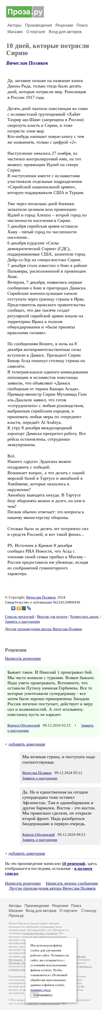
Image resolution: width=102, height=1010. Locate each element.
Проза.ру (16, 915)
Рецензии (64, 25)
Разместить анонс (84, 617)
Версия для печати (52, 617)
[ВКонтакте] (13, 608)
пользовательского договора (40, 933)
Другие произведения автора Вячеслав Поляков (43, 629)
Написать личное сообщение (72, 883)
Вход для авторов (65, 32)
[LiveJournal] (29, 608)
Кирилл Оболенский (23, 725)
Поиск (82, 25)
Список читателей (19, 617)
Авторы (14, 25)
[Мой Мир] (23, 608)
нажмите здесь (40, 990)
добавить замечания (26, 744)
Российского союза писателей (42, 1003)
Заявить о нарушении (22, 621)
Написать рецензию (23, 658)
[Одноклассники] (18, 608)
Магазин (15, 32)
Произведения (38, 25)
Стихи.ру (89, 910)
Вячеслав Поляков (27, 63)
